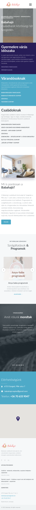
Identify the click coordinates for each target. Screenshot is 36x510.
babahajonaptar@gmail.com (16, 391)
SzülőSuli (4, 98)
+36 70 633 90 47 (6, 498)
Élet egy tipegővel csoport (10, 139)
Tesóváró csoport (7, 101)
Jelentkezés (17, 294)
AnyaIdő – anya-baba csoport (11, 130)
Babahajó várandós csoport (11, 95)
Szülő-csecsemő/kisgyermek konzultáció (15, 127)
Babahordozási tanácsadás (11, 92)
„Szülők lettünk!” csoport (10, 142)
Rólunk (6, 222)
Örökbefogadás (6, 70)
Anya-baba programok (18, 283)
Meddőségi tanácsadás (9, 67)
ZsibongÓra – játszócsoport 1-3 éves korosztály (17, 136)
